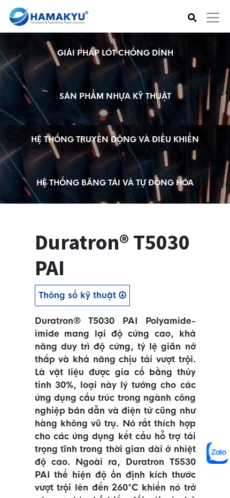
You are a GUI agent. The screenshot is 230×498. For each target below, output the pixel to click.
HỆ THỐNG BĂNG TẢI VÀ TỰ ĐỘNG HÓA (115, 183)
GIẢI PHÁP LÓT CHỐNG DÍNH (115, 53)
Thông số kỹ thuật (79, 295)
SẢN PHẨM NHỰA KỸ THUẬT (115, 96)
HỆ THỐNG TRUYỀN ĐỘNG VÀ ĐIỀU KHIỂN (115, 139)
